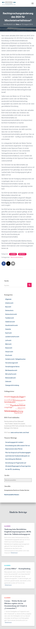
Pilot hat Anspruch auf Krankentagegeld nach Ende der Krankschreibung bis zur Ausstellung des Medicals (18, 456)
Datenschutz (9, 310)
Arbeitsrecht (9, 303)
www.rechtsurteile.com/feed (20, 432)
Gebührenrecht (10, 321)
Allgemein (13, 254)
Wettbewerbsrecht (11, 370)
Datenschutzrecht (11, 314)
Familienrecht (9, 318)
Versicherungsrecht (11, 363)
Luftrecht (8, 340)
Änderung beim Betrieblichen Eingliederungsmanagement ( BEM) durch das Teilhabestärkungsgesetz (17, 531)
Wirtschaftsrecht (10, 374)
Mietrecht (22, 254)
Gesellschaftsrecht (11, 325)
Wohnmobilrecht (10, 378)
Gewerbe (8, 329)
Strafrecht (8, 355)
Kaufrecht (8, 333)
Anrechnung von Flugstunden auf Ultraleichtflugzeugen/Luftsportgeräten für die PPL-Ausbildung (18, 466)
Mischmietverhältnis (17, 257)
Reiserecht (8, 348)
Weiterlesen (14, 553)
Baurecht (8, 307)
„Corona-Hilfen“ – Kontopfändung (17, 569)
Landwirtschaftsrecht (12, 336)
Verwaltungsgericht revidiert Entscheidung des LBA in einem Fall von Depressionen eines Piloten (17, 446)
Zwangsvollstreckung (12, 385)
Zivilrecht (8, 381)
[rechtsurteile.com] (9, 3)
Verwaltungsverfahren (12, 366)
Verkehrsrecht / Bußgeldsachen (15, 359)
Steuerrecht (9, 351)
